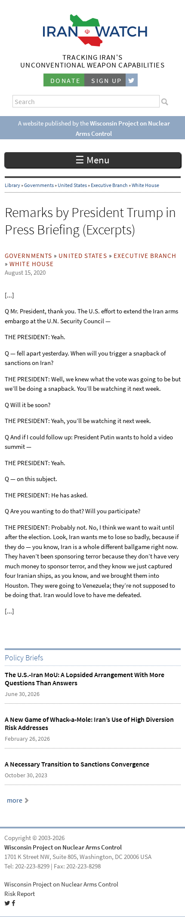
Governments (39, 185)
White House (145, 185)
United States (72, 185)
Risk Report (19, 893)
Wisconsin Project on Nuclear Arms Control (63, 847)
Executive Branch (109, 185)
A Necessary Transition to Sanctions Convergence (77, 764)
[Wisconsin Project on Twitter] (132, 80)
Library (12, 185)
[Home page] (93, 44)
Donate (65, 80)
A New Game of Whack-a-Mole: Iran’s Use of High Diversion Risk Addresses (89, 723)
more (14, 800)
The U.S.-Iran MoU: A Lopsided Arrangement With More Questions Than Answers (84, 678)
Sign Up (106, 80)
